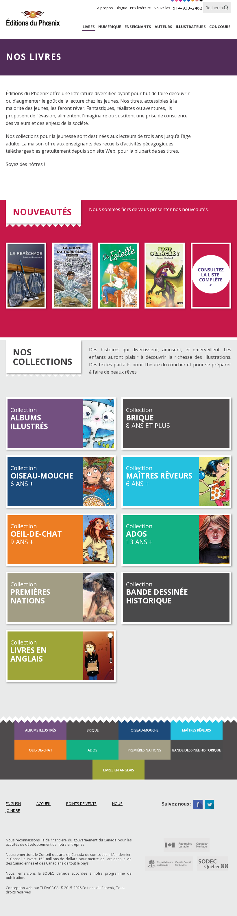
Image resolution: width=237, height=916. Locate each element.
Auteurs (163, 26)
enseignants (138, 26)
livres (89, 26)
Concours (220, 26)
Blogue (121, 7)
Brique (93, 730)
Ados (92, 750)
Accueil (43, 803)
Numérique (109, 26)
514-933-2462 (187, 8)
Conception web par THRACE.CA (32, 887)
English (13, 803)
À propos (105, 7)
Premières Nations (144, 750)
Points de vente (81, 803)
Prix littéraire (140, 7)
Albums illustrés (40, 730)
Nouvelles (162, 7)
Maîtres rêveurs (196, 730)
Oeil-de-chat (40, 750)
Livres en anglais (118, 770)
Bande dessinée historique (196, 750)
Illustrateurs (191, 26)
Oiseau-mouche (144, 730)
